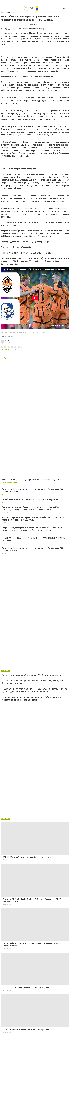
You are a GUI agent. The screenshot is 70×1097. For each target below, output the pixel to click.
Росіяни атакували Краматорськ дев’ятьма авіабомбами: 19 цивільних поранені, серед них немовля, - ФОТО (33, 518)
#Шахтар (3, 336)
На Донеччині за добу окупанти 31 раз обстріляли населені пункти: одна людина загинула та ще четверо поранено (35, 690)
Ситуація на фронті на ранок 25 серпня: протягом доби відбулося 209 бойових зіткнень (32, 549)
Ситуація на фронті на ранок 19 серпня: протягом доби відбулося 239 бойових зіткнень (34, 682)
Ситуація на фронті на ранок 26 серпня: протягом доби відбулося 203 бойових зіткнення (32, 490)
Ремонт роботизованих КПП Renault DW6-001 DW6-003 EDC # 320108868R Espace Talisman (34, 944)
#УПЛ (17, 336)
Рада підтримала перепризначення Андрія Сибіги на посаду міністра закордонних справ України (31, 698)
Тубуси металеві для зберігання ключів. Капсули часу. (26, 1029)
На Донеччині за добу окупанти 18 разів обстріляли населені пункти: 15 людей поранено (33, 539)
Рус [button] (64, 8)
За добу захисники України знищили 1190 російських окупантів (33, 675)
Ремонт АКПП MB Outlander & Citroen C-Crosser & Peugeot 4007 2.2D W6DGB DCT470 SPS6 (32, 900)
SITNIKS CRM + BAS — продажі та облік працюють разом (27, 857)
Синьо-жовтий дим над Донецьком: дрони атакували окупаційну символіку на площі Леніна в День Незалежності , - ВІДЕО (30, 508)
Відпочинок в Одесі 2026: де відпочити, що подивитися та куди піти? (32, 479)
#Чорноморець (11, 336)
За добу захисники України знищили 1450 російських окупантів (30, 499)
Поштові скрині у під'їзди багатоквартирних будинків (26, 987)
